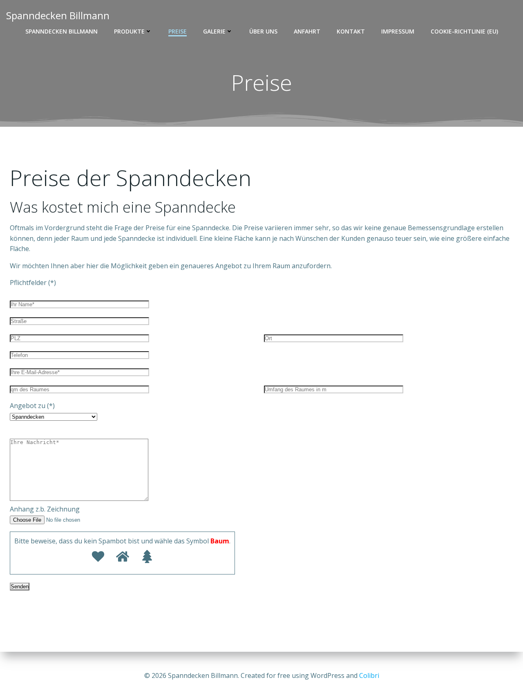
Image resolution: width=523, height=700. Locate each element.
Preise (177, 31)
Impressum (397, 31)
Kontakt (351, 31)
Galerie (214, 31)
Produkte (129, 31)
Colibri (369, 675)
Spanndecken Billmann (61, 31)
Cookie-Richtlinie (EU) (464, 31)
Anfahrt (307, 31)
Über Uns (263, 31)
